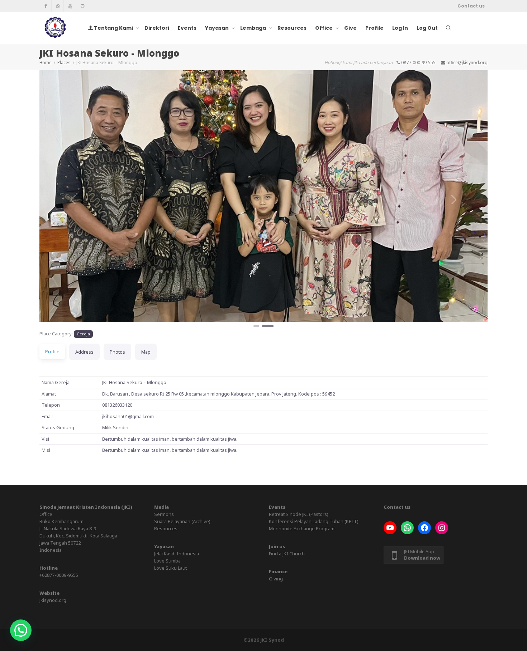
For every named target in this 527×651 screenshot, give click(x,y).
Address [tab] (84, 352)
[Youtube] (70, 6)
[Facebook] (46, 6)
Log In (400, 28)
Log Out (427, 28)
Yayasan (217, 28)
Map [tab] (146, 352)
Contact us (471, 6)
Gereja (83, 333)
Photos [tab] (117, 352)
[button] (73, 199)
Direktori (156, 28)
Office (324, 28)
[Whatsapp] (58, 6)
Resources (292, 28)
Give (350, 28)
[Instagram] (82, 6)
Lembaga (253, 28)
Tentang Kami (113, 28)
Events (187, 28)
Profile (374, 28)
